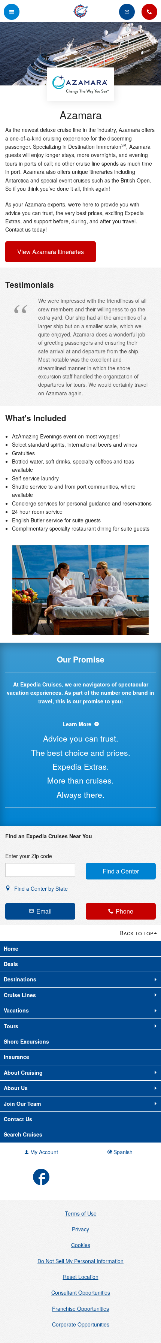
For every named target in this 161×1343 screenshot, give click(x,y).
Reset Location (80, 1276)
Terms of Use (81, 1213)
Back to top (136, 933)
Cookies (80, 1245)
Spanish (122, 1152)
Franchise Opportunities (80, 1308)
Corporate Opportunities (80, 1324)
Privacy (80, 1229)
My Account (43, 1152)
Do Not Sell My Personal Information (80, 1261)
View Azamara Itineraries (50, 251)
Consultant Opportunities (80, 1292)
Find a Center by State (40, 888)
